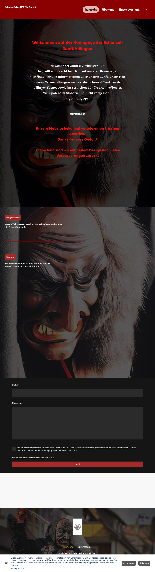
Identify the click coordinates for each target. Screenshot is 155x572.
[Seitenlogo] (27, 14)
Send (77, 464)
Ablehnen (144, 563)
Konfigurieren (17, 568)
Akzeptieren (129, 563)
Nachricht (16, 403)
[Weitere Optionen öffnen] (146, 9)
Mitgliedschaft (13, 217)
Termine (10, 257)
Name (15, 385)
